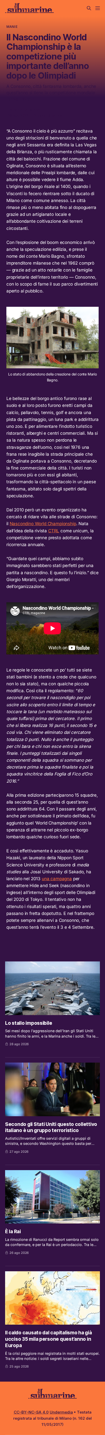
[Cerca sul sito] (89, 8)
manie (12, 27)
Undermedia (61, 1412)
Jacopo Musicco (24, 109)
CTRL (53, 530)
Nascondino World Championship (43, 523)
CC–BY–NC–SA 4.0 (31, 1412)
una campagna (57, 878)
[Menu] (98, 8)
